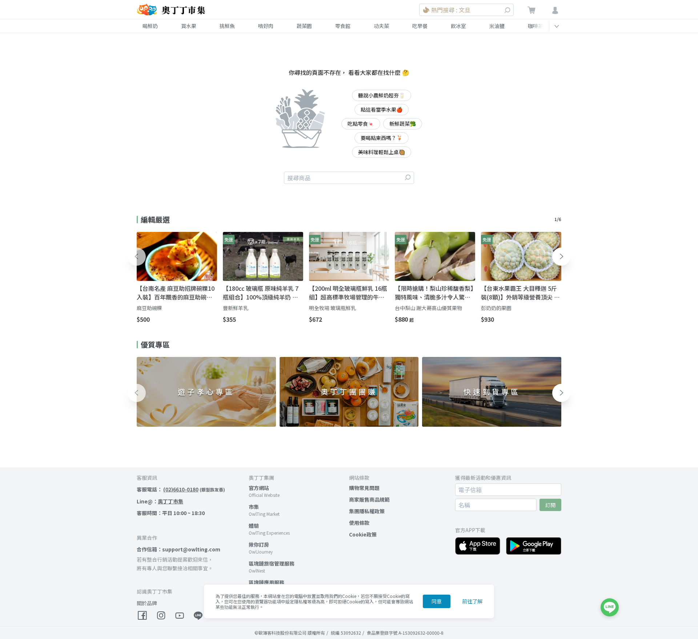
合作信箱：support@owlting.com (178, 549)
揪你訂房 (259, 544)
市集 (254, 506)
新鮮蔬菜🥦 (402, 123)
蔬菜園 (304, 25)
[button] (137, 257)
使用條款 (359, 522)
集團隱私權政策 (367, 511)
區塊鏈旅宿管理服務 (271, 563)
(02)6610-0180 (180, 489)
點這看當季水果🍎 (381, 109)
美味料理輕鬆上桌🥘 (381, 152)
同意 (437, 601)
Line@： (160, 501)
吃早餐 (420, 25)
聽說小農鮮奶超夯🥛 (381, 95)
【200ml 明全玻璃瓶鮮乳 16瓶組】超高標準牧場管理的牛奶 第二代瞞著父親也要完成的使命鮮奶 (348, 292)
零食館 (342, 25)
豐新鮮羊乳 (235, 308)
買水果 (188, 25)
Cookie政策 (363, 534)
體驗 (254, 525)
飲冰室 (458, 25)
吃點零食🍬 (361, 123)
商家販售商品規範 (369, 499)
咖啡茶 (535, 25)
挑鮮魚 (227, 25)
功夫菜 (381, 25)
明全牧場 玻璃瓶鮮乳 (332, 308)
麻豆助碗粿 (149, 308)
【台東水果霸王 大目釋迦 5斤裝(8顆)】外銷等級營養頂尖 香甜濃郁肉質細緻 (520, 292)
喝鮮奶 (150, 25)
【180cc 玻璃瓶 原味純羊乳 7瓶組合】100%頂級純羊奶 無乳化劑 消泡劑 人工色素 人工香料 (263, 292)
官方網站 (259, 487)
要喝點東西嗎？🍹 (381, 137)
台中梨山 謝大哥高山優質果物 (428, 308)
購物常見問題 (364, 487)
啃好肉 (265, 25)
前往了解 (472, 601)
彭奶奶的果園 (496, 308)
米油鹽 (497, 25)
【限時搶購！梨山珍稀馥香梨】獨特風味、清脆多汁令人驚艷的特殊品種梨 (434, 292)
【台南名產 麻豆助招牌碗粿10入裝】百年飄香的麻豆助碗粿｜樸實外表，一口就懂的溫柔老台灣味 (175, 292)
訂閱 (550, 505)
